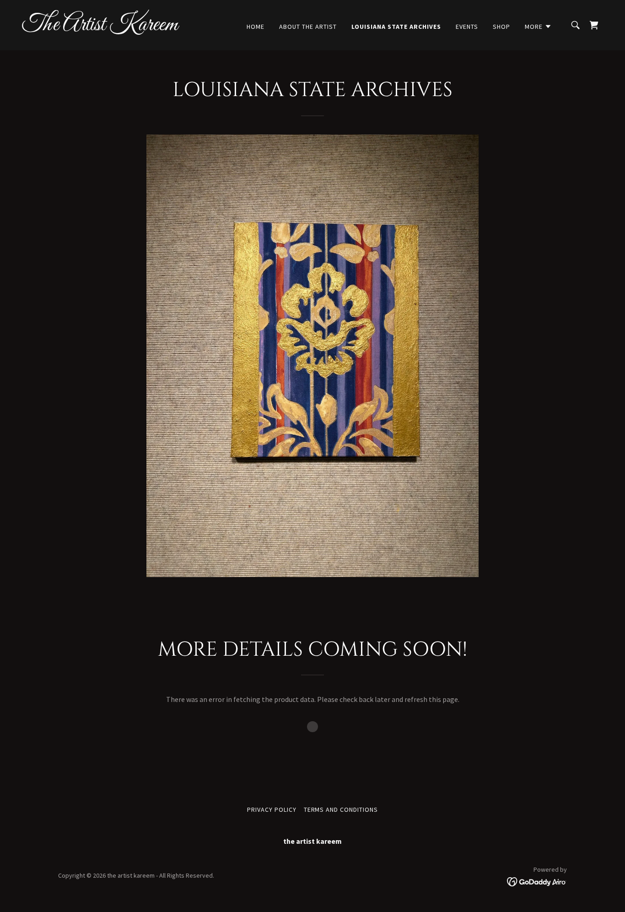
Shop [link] (501, 26)
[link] (103, 27)
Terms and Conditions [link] (341, 809)
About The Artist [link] (308, 26)
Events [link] (467, 26)
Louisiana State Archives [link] (396, 26)
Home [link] (255, 26)
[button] (538, 26)
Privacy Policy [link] (271, 809)
